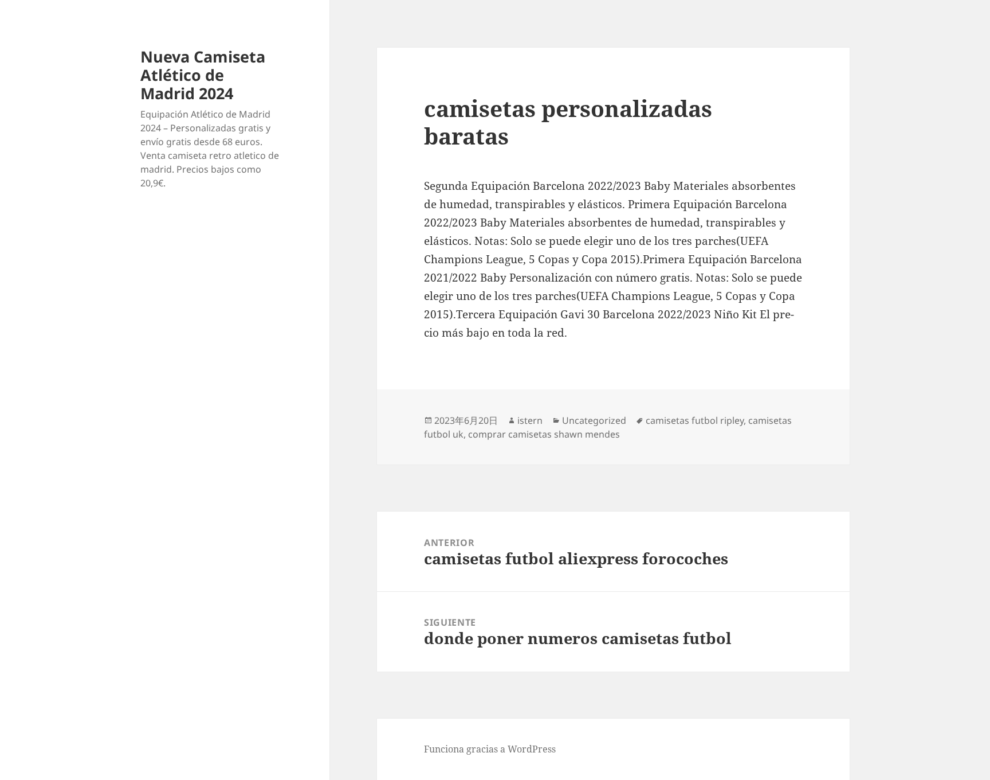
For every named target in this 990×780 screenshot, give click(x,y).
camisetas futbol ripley (695, 420)
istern (530, 420)
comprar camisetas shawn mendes (544, 434)
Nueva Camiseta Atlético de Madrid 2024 (202, 75)
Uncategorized (594, 420)
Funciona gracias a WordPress (490, 749)
